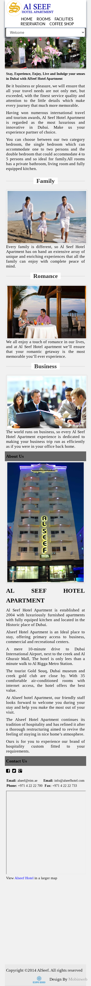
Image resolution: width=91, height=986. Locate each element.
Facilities (64, 19)
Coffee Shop (62, 24)
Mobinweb (77, 979)
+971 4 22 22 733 (64, 786)
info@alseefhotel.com (69, 780)
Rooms (43, 19)
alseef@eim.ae (27, 780)
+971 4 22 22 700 (30, 786)
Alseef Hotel (24, 878)
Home (27, 19)
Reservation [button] (33, 24)
